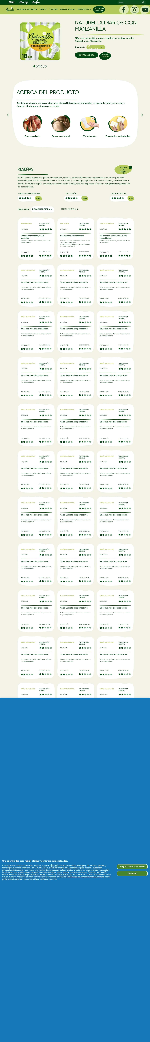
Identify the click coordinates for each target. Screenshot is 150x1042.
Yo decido (132, 873)
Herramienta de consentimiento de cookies (85, 877)
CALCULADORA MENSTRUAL (99, 9)
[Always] (23, 2)
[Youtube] (145, 10)
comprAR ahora (86, 55)
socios (54, 865)
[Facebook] (124, 10)
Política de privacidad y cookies (31, 874)
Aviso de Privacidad (63, 874)
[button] (95, 47)
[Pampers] (36, 2)
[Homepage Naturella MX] (10, 9)
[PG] (11, 2)
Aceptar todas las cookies (132, 867)
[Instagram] (134, 10)
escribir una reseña (105, 55)
